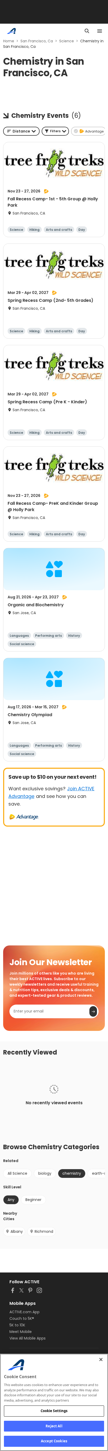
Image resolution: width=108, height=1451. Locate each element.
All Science (17, 1173)
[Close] (101, 1359)
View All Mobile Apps (27, 1338)
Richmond (44, 1231)
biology (44, 1173)
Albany (16, 1231)
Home (8, 41)
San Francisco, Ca (36, 41)
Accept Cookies (54, 1441)
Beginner (33, 1199)
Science (66, 41)
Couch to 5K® (21, 1318)
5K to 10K (17, 1325)
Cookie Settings (54, 1410)
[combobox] (21, 131)
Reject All (54, 1426)
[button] (55, 131)
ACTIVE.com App (24, 1312)
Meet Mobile (20, 1331)
